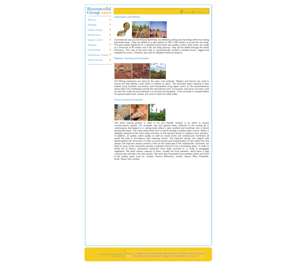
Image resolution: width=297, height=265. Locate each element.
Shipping (92, 25)
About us (92, 20)
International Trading (98, 55)
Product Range (95, 30)
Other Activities (95, 60)
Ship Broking (94, 50)
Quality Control (95, 40)
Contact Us (192, 256)
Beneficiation (94, 35)
